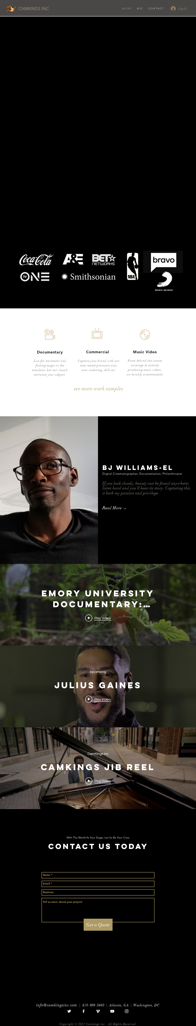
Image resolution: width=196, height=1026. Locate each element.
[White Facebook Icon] (83, 1011)
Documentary (50, 352)
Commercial (97, 352)
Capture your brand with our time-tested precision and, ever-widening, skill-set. (99, 365)
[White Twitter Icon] (69, 1011)
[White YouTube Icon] (112, 1011)
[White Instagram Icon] (126, 1011)
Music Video (145, 352)
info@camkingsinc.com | (59, 1005)
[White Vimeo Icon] (98, 1011)
